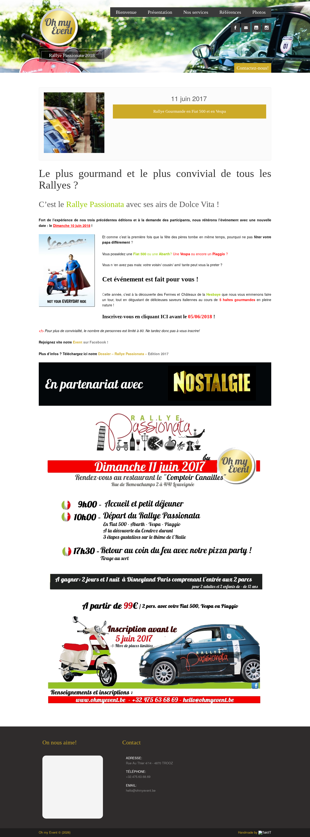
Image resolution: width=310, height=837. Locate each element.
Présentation (160, 12)
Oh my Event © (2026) (54, 832)
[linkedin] (256, 25)
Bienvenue (126, 12)
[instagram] (266, 25)
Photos (259, 12)
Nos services (195, 12)
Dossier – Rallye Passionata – (123, 353)
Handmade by (248, 832)
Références (230, 12)
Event (78, 342)
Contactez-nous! (253, 68)
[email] (245, 25)
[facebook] (235, 25)
